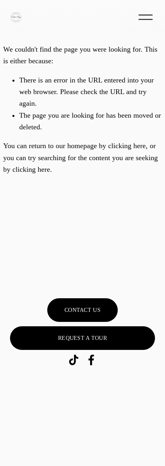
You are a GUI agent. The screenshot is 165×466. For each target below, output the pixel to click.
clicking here (127, 146)
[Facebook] (91, 360)
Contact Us (82, 310)
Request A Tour (82, 338)
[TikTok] (73, 360)
